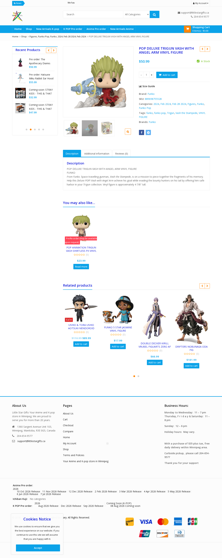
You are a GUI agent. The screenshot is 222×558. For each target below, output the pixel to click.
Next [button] (127, 81)
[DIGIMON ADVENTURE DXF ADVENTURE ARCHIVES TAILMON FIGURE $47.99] (202, 49)
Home (18, 29)
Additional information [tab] (96, 153)
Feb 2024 (165, 104)
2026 (15, 488)
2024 (156, 104)
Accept (38, 547)
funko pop (160, 113)
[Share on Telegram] (148, 132)
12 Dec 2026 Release (80, 491)
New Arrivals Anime (122, 29)
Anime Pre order (96, 29)
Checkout (68, 425)
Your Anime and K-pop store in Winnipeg (85, 461)
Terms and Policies (73, 455)
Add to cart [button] (81, 344)
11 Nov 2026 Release (54, 491)
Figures (191, 104)
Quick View (83, 247)
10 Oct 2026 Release (28, 491)
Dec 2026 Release (71, 505)
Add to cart (169, 75)
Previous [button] (69, 81)
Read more (81, 266)
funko (149, 113)
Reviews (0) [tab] (121, 153)
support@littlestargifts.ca (31, 441)
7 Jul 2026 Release (50, 494)
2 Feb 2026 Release (106, 491)
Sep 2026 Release (93, 505)
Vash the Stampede (186, 113)
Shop (29, 29)
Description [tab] (72, 153)
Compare (68, 431)
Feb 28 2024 (179, 104)
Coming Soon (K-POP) (118, 503)
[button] (131, 134)
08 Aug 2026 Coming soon (125, 505)
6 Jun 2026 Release (27, 494)
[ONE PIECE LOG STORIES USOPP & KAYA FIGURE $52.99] (207, 49)
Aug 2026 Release (48, 505)
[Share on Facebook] (141, 132)
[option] (98, 82)
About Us (68, 413)
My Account (69, 443)
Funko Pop (145, 108)
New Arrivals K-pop (47, 29)
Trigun (170, 113)
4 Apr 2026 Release (154, 491)
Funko (151, 93)
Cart (65, 419)
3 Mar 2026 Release (130, 491)
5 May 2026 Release (179, 491)
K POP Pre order (72, 29)
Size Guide (148, 86)
